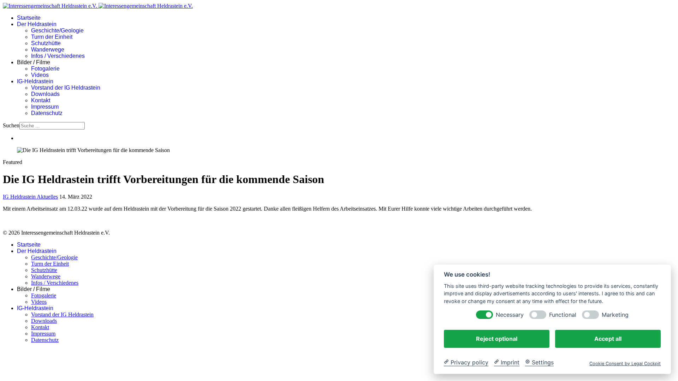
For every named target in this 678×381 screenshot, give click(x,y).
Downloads (45, 94)
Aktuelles (47, 197)
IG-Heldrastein (35, 81)
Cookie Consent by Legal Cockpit (625, 363)
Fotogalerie (45, 69)
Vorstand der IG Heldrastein (65, 88)
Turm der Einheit (51, 37)
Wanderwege (47, 50)
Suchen (11, 125)
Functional (562, 314)
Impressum (45, 107)
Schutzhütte (46, 43)
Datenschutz (47, 113)
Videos (40, 75)
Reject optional (496, 338)
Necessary (510, 314)
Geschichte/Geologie (57, 31)
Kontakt (40, 100)
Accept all (608, 338)
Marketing (615, 314)
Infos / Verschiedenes (58, 56)
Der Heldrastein (36, 24)
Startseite (29, 18)
